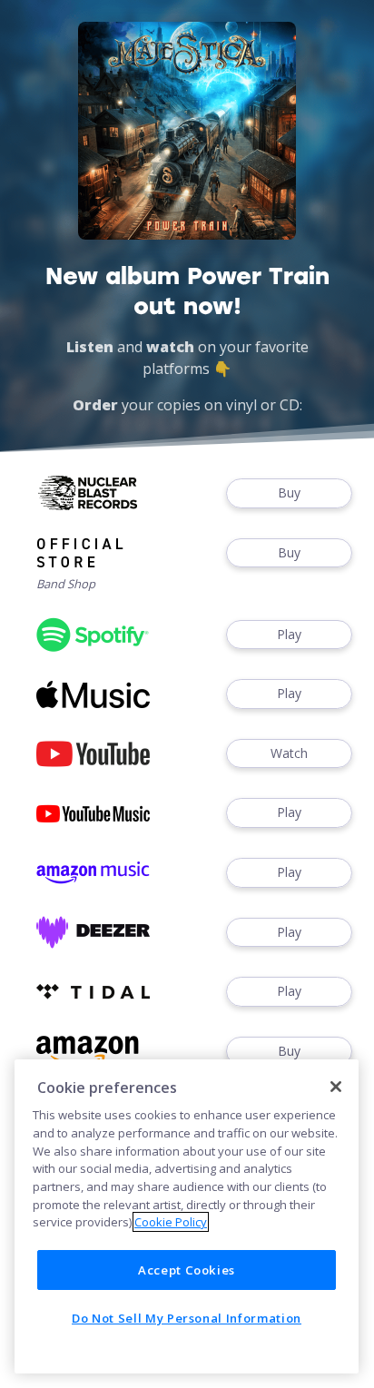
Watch (289, 753)
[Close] (336, 1087)
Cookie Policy (170, 1222)
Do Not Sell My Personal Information (186, 1318)
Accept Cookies (186, 1270)
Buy (289, 492)
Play (289, 634)
